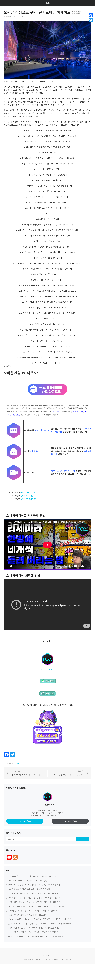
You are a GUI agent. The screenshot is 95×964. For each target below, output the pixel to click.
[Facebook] (90, 15)
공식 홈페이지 (29, 959)
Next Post (69, 773)
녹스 (47, 3)
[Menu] (5, 3)
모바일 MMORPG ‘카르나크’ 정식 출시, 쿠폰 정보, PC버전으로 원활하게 (36, 936)
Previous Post (26, 773)
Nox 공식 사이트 (47, 669)
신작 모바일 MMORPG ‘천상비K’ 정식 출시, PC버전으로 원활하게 (34, 885)
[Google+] (90, 23)
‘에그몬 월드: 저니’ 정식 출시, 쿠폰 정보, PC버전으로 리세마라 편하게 (35, 902)
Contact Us (66, 959)
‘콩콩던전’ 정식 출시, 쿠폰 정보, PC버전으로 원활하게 (29, 915)
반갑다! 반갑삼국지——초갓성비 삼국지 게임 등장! (28, 881)
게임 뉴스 (17, 763)
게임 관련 (39, 959)
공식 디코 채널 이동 (28, 499)
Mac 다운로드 (72, 821)
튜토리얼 (47, 959)
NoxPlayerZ (56, 959)
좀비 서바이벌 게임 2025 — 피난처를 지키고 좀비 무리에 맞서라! (33, 893)
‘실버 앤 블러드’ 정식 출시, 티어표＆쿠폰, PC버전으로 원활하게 (32, 911)
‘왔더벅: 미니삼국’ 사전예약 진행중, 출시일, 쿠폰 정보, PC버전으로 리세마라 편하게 (40, 919)
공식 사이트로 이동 (27, 492)
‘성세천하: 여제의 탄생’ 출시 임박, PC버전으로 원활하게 (30, 889)
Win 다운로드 (27, 821)
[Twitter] (90, 20)
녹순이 (20, 17)
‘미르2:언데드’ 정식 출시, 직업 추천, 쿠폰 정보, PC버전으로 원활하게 (35, 898)
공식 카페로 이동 (27, 496)
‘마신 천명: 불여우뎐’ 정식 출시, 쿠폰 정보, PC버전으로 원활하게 (33, 932)
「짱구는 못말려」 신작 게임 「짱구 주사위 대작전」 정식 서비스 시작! (33, 876)
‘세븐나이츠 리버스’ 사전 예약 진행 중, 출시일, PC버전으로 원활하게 (34, 928)
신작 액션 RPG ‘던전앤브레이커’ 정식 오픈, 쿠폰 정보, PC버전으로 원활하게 (37, 906)
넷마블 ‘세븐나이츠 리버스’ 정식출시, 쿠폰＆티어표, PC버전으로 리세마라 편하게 (39, 924)
